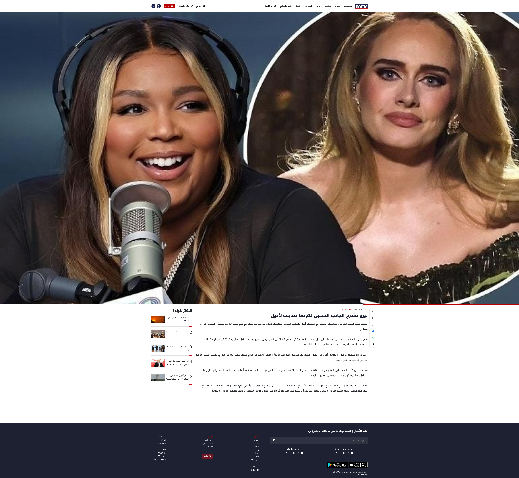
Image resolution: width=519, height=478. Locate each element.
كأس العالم (286, 6)
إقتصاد (328, 6)
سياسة (348, 6)
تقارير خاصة (270, 6)
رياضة (298, 6)
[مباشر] (207, 450)
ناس (337, 6)
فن (318, 6)
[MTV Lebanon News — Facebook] (340, 453)
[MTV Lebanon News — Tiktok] (336, 453)
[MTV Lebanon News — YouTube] (352, 453)
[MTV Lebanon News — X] (344, 453)
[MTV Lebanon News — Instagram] (348, 453)
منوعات (309, 6)
